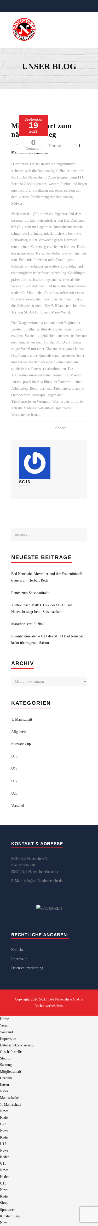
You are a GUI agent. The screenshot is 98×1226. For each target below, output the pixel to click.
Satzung (6, 1065)
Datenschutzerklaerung (16, 1045)
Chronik (6, 1078)
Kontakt (17, 950)
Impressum (19, 959)
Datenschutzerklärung (27, 968)
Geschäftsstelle (11, 1052)
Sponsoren (7, 1210)
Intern (4, 1085)
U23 (14, 793)
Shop (4, 1203)
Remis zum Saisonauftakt (30, 593)
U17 (14, 781)
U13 (14, 756)
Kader (4, 1118)
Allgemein (19, 732)
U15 (14, 769)
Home (4, 1019)
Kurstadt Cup (21, 744)
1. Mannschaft (21, 719)
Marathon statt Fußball (28, 624)
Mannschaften (10, 1098)
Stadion (5, 1058)
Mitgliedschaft (10, 1072)
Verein (4, 1025)
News (4, 1091)
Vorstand (17, 806)
